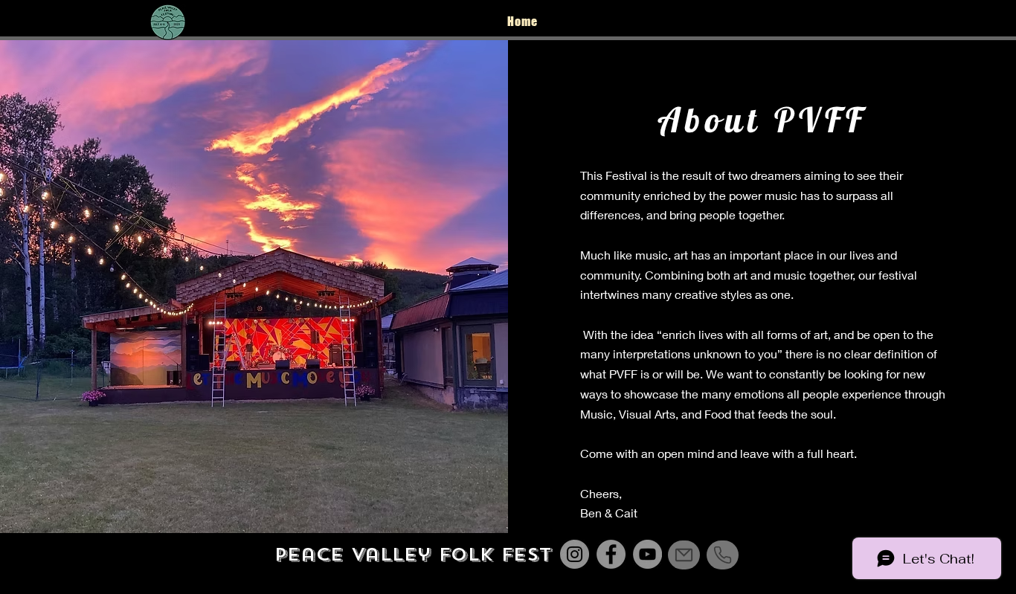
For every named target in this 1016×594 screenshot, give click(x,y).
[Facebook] (923, 21)
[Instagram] (886, 21)
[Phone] (723, 554)
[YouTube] (959, 21)
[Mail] (684, 554)
